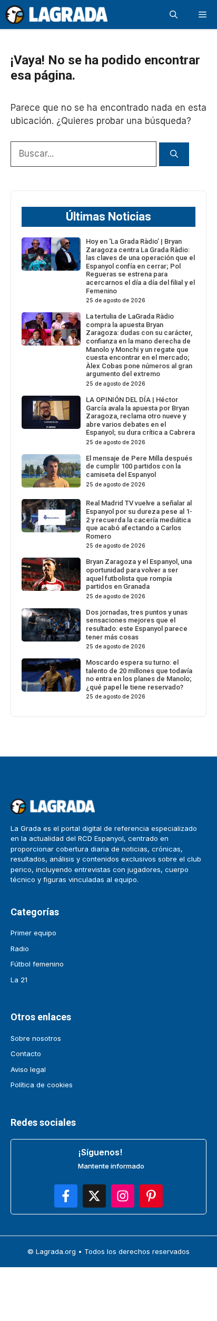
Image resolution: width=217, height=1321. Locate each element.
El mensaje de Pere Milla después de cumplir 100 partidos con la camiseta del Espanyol (139, 466)
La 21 (19, 979)
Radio (20, 948)
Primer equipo (33, 932)
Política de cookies (42, 1084)
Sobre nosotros (36, 1038)
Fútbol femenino (37, 964)
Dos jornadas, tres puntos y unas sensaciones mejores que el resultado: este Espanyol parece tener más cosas (137, 624)
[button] (173, 14)
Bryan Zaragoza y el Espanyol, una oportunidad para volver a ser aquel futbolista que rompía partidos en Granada (139, 574)
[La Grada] (56, 14)
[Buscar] (174, 154)
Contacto (26, 1053)
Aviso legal (28, 1069)
